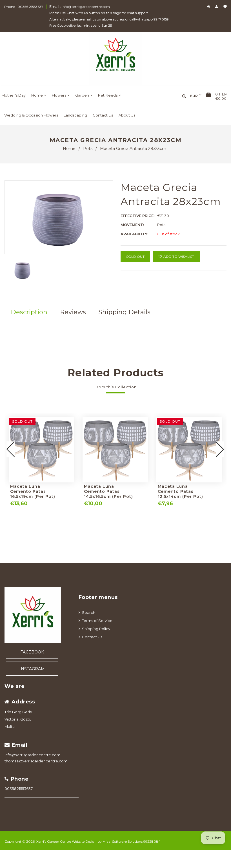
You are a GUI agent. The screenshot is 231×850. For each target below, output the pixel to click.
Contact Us (92, 637)
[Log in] (208, 6)
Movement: (132, 224)
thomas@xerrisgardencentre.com (36, 761)
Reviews (73, 312)
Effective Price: (137, 215)
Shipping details (124, 312)
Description (29, 312)
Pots (87, 148)
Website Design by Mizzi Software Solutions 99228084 (116, 841)
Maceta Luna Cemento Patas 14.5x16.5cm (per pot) (108, 491)
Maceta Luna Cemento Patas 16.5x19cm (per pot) (32, 491)
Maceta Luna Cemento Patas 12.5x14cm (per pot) (180, 491)
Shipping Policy (96, 628)
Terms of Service (97, 620)
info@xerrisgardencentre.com (32, 755)
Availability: (134, 234)
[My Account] (218, 6)
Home (69, 148)
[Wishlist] (225, 6)
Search (88, 612)
